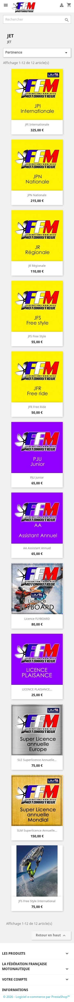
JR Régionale (37, 266)
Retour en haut (51, 935)
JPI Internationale (37, 124)
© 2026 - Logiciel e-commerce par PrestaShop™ (36, 997)
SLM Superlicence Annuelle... (37, 830)
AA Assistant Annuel (37, 548)
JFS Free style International (37, 901)
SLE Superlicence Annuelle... (37, 760)
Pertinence (37, 52)
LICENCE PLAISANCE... (37, 689)
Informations (15, 990)
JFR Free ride (37, 407)
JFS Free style (37, 336)
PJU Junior (37, 477)
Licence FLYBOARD (37, 619)
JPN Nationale (37, 195)
